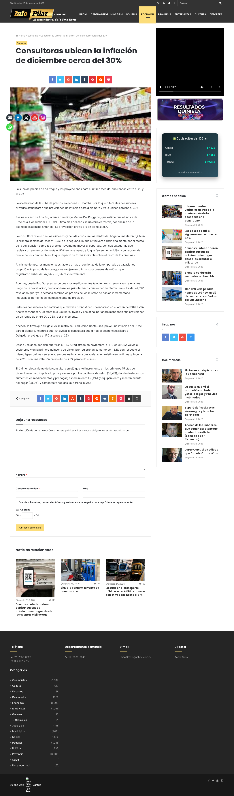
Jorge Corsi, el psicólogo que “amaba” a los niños (201, 451)
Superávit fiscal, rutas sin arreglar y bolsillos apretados (200, 411)
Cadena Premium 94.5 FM (107, 14)
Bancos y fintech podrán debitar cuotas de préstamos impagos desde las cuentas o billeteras (201, 255)
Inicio (83, 14)
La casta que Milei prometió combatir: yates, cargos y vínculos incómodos (201, 392)
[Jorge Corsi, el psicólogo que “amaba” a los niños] (172, 455)
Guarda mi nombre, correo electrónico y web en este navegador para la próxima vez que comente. (76, 502)
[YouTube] (163, 3)
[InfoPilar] (43, 15)
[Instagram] (158, 3)
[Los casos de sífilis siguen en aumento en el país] (172, 236)
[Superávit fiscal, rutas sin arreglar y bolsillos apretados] (172, 413)
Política (131, 14)
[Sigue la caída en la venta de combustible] (80, 570)
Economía (147, 14)
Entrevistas (183, 14)
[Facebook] (174, 3)
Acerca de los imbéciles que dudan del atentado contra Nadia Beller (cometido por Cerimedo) (201, 432)
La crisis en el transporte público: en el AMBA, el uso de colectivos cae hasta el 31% (125, 591)
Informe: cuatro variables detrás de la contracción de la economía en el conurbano (199, 213)
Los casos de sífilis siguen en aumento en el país (201, 234)
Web (85, 488)
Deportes (216, 14)
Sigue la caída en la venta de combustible (80, 589)
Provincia (164, 14)
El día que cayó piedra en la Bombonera (201, 372)
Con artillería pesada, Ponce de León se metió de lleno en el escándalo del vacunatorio (201, 294)
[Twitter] (169, 3)
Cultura (200, 14)
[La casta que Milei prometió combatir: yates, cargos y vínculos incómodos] (172, 392)
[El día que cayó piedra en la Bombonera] (172, 376)
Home (21, 35)
